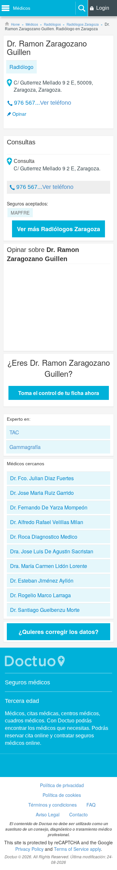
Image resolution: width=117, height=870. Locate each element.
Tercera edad (22, 701)
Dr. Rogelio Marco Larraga (40, 595)
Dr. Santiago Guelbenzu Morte (45, 609)
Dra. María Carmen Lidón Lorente (48, 566)
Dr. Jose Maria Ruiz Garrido (42, 492)
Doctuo (36, 661)
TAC (14, 432)
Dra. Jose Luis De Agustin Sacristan (51, 551)
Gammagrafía (25, 447)
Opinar (19, 114)
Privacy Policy (29, 849)
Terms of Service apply (77, 849)
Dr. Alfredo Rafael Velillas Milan (46, 522)
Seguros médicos (27, 682)
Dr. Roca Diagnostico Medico (43, 536)
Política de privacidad (62, 785)
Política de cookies (62, 795)
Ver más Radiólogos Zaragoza (58, 229)
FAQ (91, 804)
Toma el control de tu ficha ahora (58, 393)
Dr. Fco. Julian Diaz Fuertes (42, 478)
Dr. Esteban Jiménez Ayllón (41, 580)
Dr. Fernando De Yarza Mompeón (48, 507)
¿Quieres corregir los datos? (58, 631)
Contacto (78, 814)
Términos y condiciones (52, 804)
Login (102, 8)
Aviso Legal (47, 814)
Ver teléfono (55, 102)
